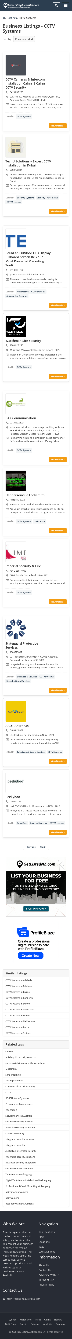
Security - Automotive (47, 197)
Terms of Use (46, 1280)
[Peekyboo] (16, 782)
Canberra (60, 1324)
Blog (41, 1237)
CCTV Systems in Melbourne (20, 1021)
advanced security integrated (20, 1162)
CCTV (8, 1092)
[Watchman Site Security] (16, 326)
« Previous (30, 846)
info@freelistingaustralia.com (23, 1298)
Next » (43, 846)
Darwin (23, 1324)
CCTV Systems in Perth (17, 1027)
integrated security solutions (20, 1156)
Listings (12, 18)
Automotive (23, 291)
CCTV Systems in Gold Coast (19, 1009)
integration (11, 1109)
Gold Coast (10, 1324)
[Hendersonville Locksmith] (16, 481)
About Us (44, 1265)
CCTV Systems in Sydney (18, 1033)
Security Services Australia (18, 1115)
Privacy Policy (46, 1284)
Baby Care (22, 823)
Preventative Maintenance (19, 1104)
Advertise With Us (49, 1275)
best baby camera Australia (19, 1203)
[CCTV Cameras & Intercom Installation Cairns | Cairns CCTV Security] (16, 65)
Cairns (47, 1319)
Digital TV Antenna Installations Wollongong (28, 1180)
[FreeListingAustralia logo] (21, 5)
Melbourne (25, 1319)
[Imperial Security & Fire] (16, 552)
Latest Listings (47, 1251)
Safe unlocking (13, 1074)
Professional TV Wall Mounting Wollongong (27, 1186)
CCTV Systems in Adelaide (18, 980)
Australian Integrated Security (20, 1150)
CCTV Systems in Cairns (17, 991)
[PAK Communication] (16, 404)
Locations (44, 1241)
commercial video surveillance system (25, 1063)
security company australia (19, 1121)
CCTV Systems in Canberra (19, 997)
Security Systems (25, 197)
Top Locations (47, 1232)
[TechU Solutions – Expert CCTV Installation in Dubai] (16, 147)
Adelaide (47, 1324)
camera (9, 1051)
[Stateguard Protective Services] (16, 629)
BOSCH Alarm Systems (17, 1098)
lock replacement (14, 1080)
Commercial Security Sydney (20, 1086)
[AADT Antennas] (16, 711)
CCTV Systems (24, 116)
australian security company (20, 1127)
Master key (11, 1068)
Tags (41, 1246)
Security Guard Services (18, 681)
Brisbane (35, 1324)
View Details (57, 125)
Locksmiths (39, 521)
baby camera (12, 1197)
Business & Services (27, 676)
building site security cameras (20, 1057)
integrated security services (19, 1139)
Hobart (58, 1319)
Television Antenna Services (31, 751)
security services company (19, 1168)
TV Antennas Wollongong (18, 1174)
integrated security (15, 1145)
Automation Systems (16, 296)
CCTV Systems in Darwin (17, 1003)
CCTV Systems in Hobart (18, 1015)
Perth (38, 1319)
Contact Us (45, 1270)
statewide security (14, 1133)
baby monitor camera (16, 1191)
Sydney (12, 1319)
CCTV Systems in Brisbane (18, 986)
